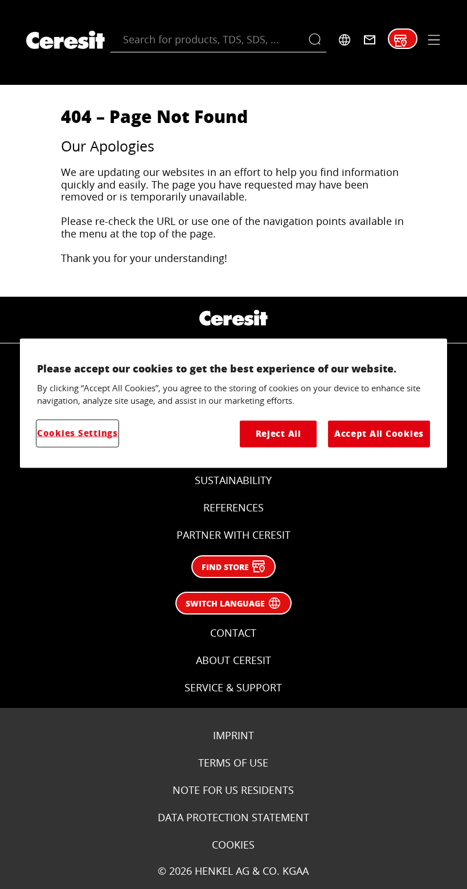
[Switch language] (344, 40)
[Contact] (369, 40)
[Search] (317, 39)
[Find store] (400, 41)
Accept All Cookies (379, 434)
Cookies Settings (77, 433)
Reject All (278, 434)
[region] (233, 403)
